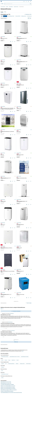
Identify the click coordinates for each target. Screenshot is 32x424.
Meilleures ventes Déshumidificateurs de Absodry (8, 388)
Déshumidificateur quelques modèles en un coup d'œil (8, 389)
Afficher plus (16, 341)
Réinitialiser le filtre (28, 14)
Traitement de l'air (16, 6)
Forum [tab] (5, 11)
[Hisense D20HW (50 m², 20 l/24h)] (8, 194)
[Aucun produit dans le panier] (30, 1)
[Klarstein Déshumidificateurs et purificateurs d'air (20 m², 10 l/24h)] (8, 124)
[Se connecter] (26, 1)
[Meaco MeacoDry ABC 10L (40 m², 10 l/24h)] (8, 77)
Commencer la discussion (16, 311)
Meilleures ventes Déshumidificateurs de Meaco (8, 387)
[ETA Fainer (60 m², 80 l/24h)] (8, 147)
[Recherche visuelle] (30, 4)
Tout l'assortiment (3, 6)
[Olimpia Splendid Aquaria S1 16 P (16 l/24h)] (8, 171)
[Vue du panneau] (29, 18)
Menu (2, 3)
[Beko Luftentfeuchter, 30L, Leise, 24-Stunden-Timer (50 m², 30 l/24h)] (8, 264)
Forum (1, 308)
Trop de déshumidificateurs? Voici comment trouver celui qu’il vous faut (11, 392)
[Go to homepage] (1, 1)
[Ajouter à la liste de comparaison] (10, 41)
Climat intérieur (11, 6)
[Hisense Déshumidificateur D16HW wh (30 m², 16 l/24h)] (8, 240)
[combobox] (2, 16)
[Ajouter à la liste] (12, 41)
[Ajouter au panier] (14, 41)
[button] (6, 302)
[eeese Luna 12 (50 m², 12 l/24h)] (8, 217)
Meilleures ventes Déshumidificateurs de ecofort (8, 385)
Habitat (7, 6)
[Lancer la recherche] (5, 4)
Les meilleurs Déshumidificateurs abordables (7, 384)
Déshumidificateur (3, 36)
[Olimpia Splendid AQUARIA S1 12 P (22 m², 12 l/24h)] (8, 287)
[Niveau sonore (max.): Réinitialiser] (6, 16)
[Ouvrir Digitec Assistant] (28, 1)
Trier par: (2, 18)
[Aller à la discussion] (16, 316)
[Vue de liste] (30, 18)
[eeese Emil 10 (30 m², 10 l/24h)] (8, 54)
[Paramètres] (24, 1)
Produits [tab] (2, 11)
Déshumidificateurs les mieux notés (6, 383)
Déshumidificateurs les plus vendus (6, 381)
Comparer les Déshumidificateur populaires (7, 391)
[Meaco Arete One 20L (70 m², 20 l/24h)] (8, 31)
